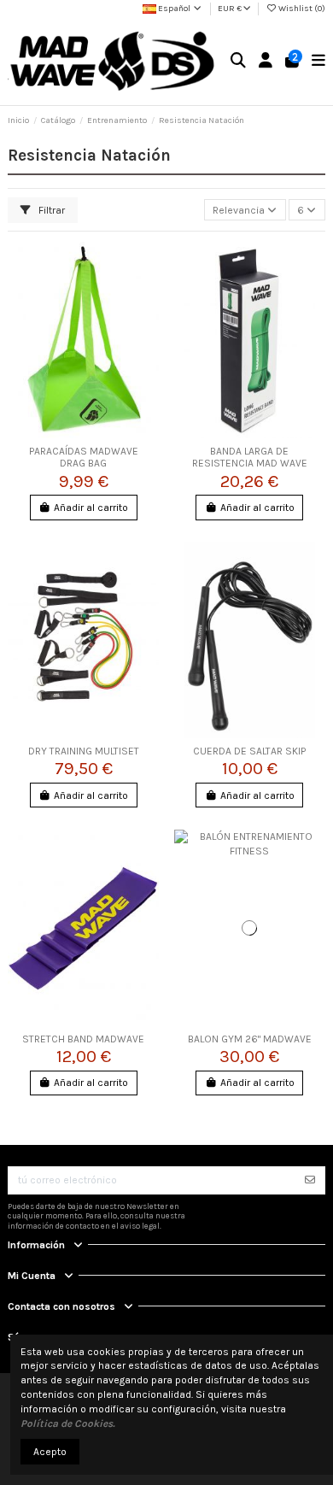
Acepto (50, 1452)
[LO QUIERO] (310, 1180)
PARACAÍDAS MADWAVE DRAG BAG (83, 457)
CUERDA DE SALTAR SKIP (249, 751)
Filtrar (50, 210)
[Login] (266, 61)
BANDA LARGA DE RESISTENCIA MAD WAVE (249, 457)
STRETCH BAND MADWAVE (83, 1039)
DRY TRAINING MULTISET (83, 751)
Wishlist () (301, 8)
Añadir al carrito (91, 508)
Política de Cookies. (67, 1423)
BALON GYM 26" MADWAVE (250, 1039)
